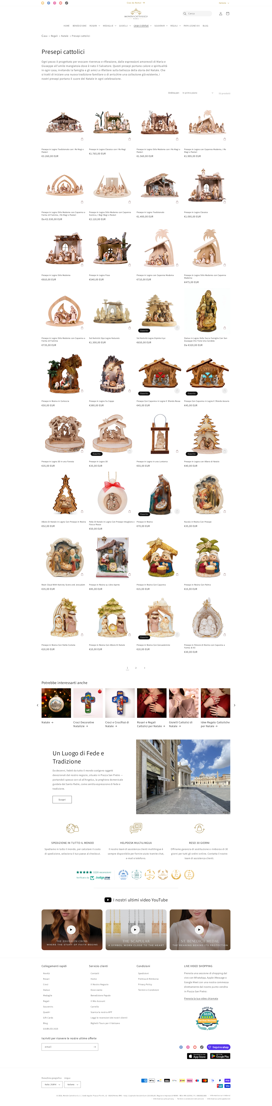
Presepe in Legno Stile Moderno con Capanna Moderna (205, 276)
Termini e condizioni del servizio (190, 1099)
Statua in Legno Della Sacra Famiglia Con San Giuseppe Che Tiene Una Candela (205, 339)
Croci (45, 984)
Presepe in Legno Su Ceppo (101, 401)
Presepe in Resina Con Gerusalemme (153, 645)
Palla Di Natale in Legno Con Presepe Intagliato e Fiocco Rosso (111, 523)
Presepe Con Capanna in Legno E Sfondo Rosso (158, 401)
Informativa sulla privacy (163, 1099)
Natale (64, 36)
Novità (46, 973)
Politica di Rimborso (148, 978)
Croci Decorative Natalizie (83, 724)
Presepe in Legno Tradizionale (150, 212)
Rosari (46, 978)
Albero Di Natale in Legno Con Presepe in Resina (64, 522)
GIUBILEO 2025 (50, 1028)
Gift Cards (48, 1017)
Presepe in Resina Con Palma (197, 585)
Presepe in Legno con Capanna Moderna (155, 275)
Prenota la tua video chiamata (201, 998)
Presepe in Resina (145, 522)
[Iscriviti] (94, 1047)
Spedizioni (143, 973)
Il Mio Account (98, 1001)
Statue (46, 989)
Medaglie (47, 995)
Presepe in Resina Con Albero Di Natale (107, 645)
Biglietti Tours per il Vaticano (105, 1023)
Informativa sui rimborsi (220, 1095)
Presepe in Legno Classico (196, 212)
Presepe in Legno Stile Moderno (56, 275)
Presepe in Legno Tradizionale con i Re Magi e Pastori (63, 150)
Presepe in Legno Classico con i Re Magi (107, 149)
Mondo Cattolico (70, 1095)
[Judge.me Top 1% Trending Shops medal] (189, 875)
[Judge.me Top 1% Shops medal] (176, 875)
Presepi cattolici (81, 36)
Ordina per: (173, 92)
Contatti (95, 973)
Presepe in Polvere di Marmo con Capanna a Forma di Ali (204, 646)
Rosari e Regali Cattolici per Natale (149, 724)
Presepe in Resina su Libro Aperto (104, 585)
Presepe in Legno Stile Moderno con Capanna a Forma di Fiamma (63, 339)
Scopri (62, 799)
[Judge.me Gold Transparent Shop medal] (150, 875)
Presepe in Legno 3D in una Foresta (58, 461)
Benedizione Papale (101, 995)
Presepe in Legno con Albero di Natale (201, 461)
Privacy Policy (145, 984)
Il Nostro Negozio (99, 984)
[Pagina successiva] (144, 667)
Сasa (44, 36)
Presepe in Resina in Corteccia (55, 401)
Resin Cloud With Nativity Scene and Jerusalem (63, 585)
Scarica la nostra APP (101, 1012)
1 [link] (127, 667)
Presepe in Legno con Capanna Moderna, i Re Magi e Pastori (205, 150)
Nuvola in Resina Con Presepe (198, 522)
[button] (185, 13)
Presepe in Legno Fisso (99, 275)
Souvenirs (48, 1006)
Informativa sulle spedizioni (218, 1099)
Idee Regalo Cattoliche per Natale (215, 724)
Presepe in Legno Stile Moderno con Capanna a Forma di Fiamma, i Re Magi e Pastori (63, 213)
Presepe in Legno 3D (98, 461)
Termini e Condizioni (148, 989)
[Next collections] (234, 705)
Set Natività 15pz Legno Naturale (104, 338)
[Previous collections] (37, 705)
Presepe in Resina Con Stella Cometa (58, 645)
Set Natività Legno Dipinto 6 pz (151, 338)
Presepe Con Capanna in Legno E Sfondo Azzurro (206, 401)
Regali (54, 36)
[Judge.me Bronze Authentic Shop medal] (163, 875)
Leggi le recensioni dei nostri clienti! (109, 1017)
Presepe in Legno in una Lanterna (152, 461)
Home (94, 978)
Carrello (95, 1006)
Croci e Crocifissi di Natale (117, 724)
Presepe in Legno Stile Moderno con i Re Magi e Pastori (158, 150)
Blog (45, 1023)
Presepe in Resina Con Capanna (151, 585)
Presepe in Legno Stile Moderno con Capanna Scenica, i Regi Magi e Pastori (110, 213)
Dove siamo (96, 989)
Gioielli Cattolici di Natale (181, 724)
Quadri (46, 1012)
